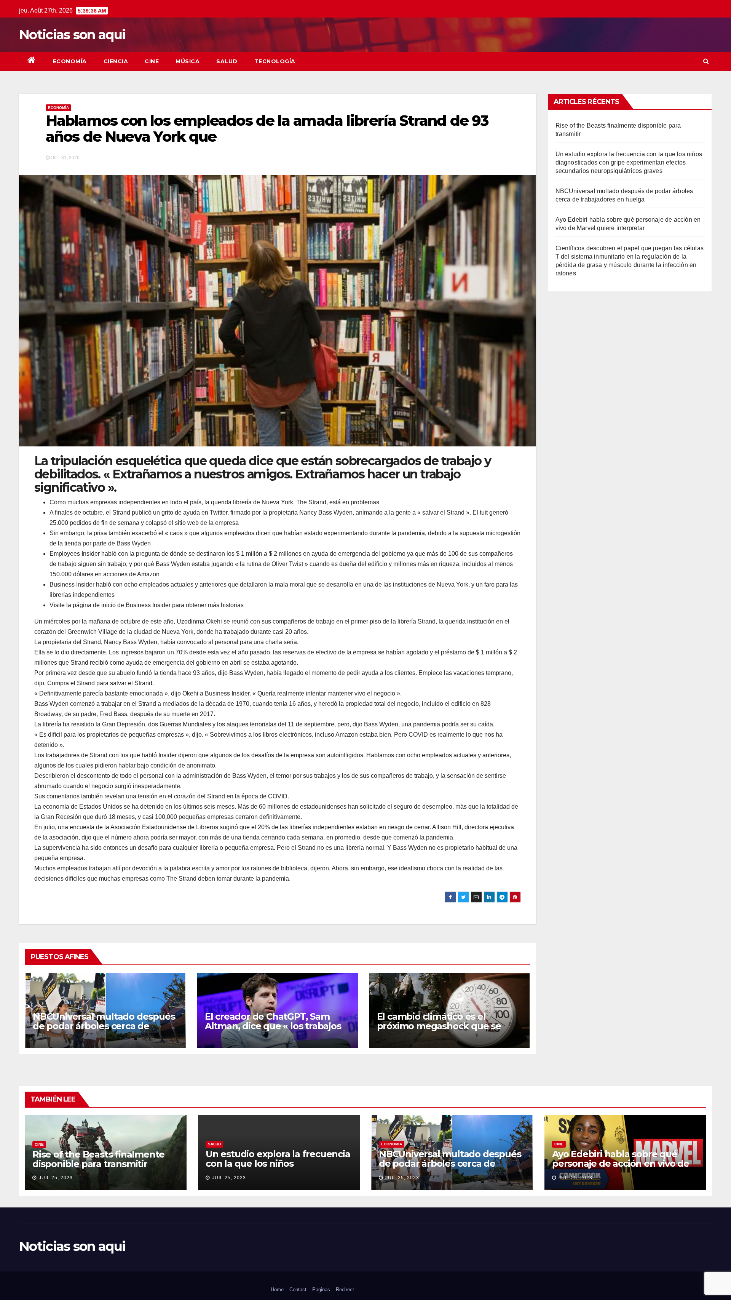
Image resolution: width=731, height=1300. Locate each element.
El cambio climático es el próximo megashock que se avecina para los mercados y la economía (444, 1031)
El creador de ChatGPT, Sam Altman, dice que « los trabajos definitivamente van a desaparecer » (273, 1031)
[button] (706, 61)
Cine (152, 61)
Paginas (321, 1289)
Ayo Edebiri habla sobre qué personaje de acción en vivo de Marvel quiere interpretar (620, 1163)
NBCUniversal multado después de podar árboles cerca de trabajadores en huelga (104, 1026)
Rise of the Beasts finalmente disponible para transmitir (98, 1159)
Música (188, 61)
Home (277, 1289)
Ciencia (116, 61)
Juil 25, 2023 (56, 1177)
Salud (227, 61)
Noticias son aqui (72, 35)
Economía (70, 61)
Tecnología (274, 61)
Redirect (345, 1289)
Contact (297, 1289)
